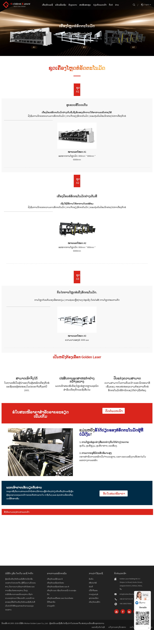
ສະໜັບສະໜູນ (85, 5)
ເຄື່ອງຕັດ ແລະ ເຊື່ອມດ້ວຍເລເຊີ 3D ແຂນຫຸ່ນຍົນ (61, 592)
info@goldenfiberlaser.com (130, 594)
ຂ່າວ (117, 5)
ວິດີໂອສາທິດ (51, 602)
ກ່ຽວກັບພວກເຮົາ (100, 5)
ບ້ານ (66, 33)
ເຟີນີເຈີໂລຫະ (93, 590)
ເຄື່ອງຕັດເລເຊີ (47, 5)
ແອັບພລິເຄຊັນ (60, 5)
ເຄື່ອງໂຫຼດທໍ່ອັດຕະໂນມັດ (80, 33)
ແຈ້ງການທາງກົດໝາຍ (117, 627)
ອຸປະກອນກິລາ (94, 598)
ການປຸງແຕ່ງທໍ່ (93, 594)
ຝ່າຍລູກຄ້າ (51, 606)
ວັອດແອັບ (143, 607)
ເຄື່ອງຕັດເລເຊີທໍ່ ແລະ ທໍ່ (55, 579)
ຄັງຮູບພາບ (73, 5)
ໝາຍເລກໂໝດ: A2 (77, 243)
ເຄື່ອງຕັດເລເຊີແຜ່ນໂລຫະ (55, 583)
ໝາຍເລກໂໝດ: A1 (77, 151)
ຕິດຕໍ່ (111, 5)
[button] (113, 411)
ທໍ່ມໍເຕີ (91, 587)
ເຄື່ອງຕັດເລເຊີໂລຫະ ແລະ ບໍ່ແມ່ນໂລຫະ (60, 598)
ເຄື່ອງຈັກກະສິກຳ (94, 602)
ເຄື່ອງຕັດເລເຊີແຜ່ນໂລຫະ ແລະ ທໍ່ (58, 587)
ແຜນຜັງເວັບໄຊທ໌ (98, 627)
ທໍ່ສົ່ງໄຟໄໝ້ (93, 583)
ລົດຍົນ (91, 579)
